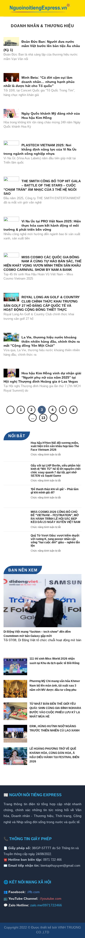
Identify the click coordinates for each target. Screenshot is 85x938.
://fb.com (33, 892)
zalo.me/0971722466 (46, 905)
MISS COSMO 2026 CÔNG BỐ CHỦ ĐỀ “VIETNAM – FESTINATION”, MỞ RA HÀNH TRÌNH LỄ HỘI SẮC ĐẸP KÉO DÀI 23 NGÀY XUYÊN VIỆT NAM (55, 517)
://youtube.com (50, 898)
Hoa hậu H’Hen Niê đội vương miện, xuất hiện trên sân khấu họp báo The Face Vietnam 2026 (55, 446)
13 (43, 418)
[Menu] (78, 8)
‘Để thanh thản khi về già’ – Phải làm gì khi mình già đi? (55, 491)
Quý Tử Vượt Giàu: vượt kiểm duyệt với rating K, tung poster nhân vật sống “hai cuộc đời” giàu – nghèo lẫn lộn (55, 540)
